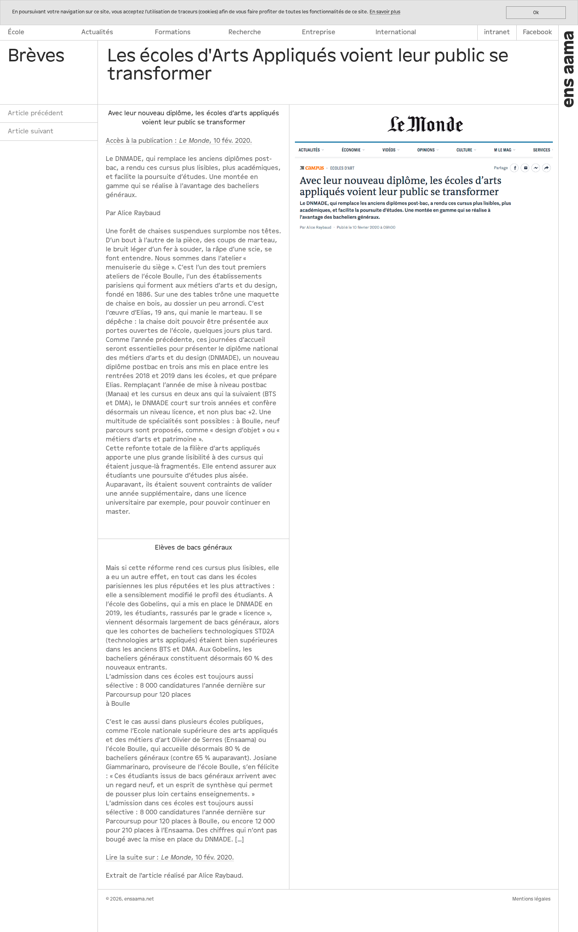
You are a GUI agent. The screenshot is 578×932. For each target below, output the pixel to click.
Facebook (537, 32)
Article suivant (30, 131)
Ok (536, 12)
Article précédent (35, 113)
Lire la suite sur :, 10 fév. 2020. (170, 857)
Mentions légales (531, 899)
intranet (497, 32)
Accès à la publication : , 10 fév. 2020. (179, 141)
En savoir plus (385, 11)
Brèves (36, 56)
